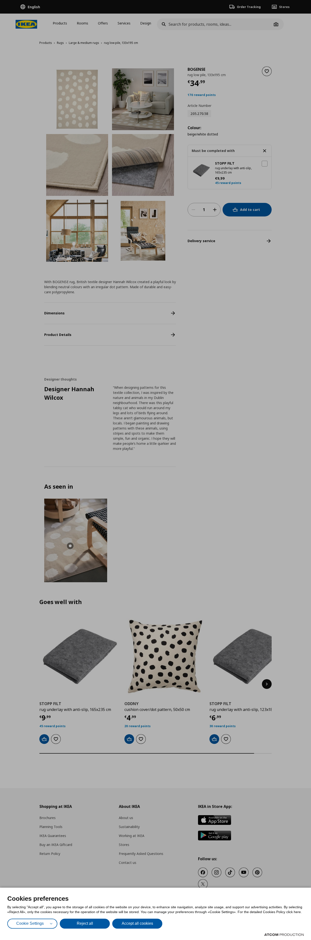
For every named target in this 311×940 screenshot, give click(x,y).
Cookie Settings (30, 923)
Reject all (85, 923)
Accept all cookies (137, 923)
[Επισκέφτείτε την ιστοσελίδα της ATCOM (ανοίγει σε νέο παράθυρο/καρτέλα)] (284, 934)
